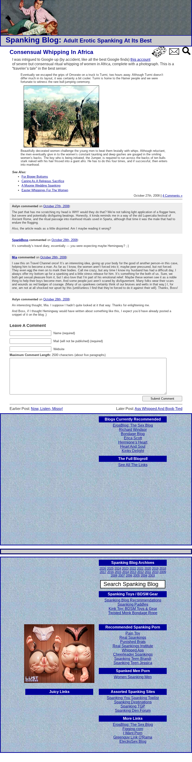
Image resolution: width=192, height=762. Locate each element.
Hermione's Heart (132, 442)
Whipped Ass (133, 650)
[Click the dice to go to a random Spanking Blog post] (159, 56)
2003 (151, 575)
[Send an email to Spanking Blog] (175, 54)
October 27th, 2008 (56, 206)
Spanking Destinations (133, 702)
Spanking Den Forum (133, 710)
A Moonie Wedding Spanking (41, 185)
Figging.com (132, 729)
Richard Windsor (133, 430)
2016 (110, 572)
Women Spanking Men (133, 677)
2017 (103, 572)
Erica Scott (133, 438)
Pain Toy (133, 633)
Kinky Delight (133, 451)
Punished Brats (133, 642)
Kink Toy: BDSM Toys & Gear (133, 609)
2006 (129, 575)
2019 (155, 568)
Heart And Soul (132, 446)
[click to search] (186, 55)
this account (140, 59)
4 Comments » (172, 195)
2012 (140, 572)
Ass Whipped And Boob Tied (158, 409)
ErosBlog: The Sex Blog (133, 425)
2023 (125, 568)
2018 (162, 568)
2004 (144, 575)
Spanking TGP (133, 706)
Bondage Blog (133, 434)
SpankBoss (20, 240)
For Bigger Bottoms (35, 176)
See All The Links (133, 465)
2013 (133, 572)
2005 (136, 575)
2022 (132, 568)
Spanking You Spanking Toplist (133, 698)
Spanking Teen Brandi (132, 659)
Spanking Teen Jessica (133, 663)
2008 (114, 575)
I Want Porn (132, 733)
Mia (14, 257)
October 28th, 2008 (65, 240)
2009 (162, 572)
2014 (125, 572)
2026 (103, 568)
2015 (118, 572)
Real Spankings (132, 637)
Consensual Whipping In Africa (51, 52)
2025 (110, 568)
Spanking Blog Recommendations (132, 600)
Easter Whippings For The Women (45, 190)
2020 (147, 568)
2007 (121, 575)
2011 (148, 572)
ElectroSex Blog (132, 741)
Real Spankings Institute (133, 646)
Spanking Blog (32, 40)
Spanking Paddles (133, 604)
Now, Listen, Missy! (47, 409)
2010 (155, 572)
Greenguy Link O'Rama (132, 737)
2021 (140, 568)
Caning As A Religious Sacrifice (43, 181)
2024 (117, 568)
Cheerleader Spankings (133, 654)
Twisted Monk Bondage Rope (132, 613)
